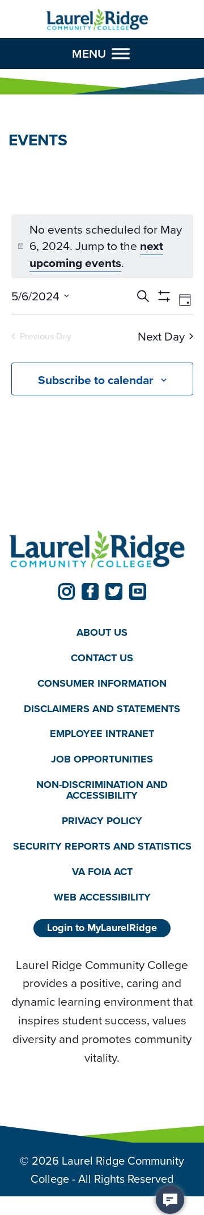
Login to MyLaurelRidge (102, 927)
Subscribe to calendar (96, 380)
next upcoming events (96, 254)
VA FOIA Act (102, 871)
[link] (66, 591)
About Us (102, 632)
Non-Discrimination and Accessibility (102, 790)
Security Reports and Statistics (102, 846)
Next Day (161, 336)
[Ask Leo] (170, 1200)
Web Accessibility (102, 897)
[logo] (97, 20)
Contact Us (102, 657)
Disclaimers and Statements (102, 708)
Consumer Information (102, 683)
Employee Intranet (102, 733)
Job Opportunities (102, 759)
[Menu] (121, 53)
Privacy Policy (102, 820)
